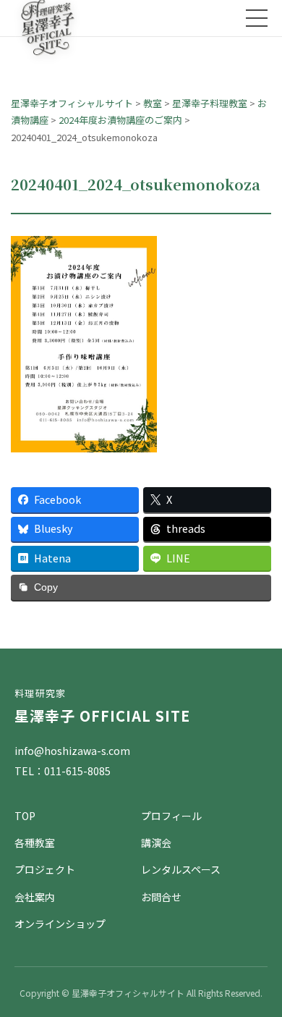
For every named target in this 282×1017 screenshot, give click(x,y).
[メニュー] (257, 18)
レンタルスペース (181, 869)
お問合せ (161, 897)
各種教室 (34, 842)
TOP (24, 816)
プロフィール (171, 816)
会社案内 (34, 897)
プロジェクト (44, 869)
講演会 (156, 842)
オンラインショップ (60, 923)
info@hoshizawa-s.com (72, 750)
